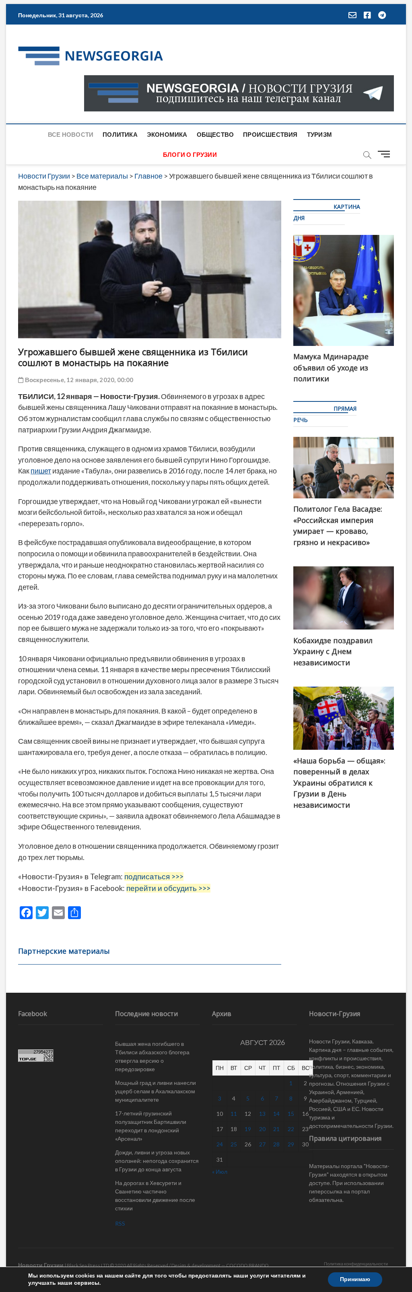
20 (262, 1128)
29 (291, 1144)
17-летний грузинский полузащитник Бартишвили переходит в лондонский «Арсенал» (150, 1126)
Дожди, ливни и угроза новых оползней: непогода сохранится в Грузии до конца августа (157, 1161)
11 (234, 1113)
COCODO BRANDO (247, 1265)
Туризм (319, 134)
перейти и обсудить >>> (168, 888)
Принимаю (355, 1279)
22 (291, 1128)
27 (262, 1144)
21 (276, 1128)
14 (276, 1113)
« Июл (219, 1171)
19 (248, 1128)
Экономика (167, 134)
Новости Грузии (41, 1264)
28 (276, 1144)
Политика (120, 134)
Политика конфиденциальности (356, 1263)
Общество (215, 134)
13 (262, 1113)
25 (234, 1144)
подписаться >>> (153, 876)
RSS (120, 1223)
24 (219, 1144)
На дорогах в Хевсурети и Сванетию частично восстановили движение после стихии (155, 1195)
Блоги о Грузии (190, 154)
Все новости (70, 134)
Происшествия (270, 134)
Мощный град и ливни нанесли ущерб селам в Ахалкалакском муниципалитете (155, 1091)
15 (291, 1113)
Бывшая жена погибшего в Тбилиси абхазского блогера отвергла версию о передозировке (152, 1056)
